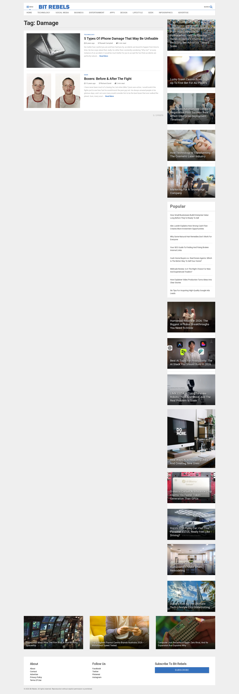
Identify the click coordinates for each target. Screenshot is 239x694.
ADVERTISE (183, 13)
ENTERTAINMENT (96, 13)
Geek (86, 75)
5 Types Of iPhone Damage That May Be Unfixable (121, 38)
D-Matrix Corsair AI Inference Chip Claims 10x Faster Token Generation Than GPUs (191, 495)
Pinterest (96, 674)
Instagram (96, 677)
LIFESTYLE (138, 13)
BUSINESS (79, 13)
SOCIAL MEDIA (62, 13)
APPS (112, 13)
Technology (89, 34)
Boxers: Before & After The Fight (108, 79)
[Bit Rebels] (53, 8)
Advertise (34, 674)
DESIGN (123, 13)
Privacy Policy (36, 677)
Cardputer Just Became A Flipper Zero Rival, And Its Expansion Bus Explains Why (183, 644)
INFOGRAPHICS (166, 13)
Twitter (95, 671)
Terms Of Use (35, 680)
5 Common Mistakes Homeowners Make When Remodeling (186, 567)
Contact (33, 671)
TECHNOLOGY (43, 13)
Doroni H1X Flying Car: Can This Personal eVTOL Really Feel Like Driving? (190, 531)
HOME (29, 13)
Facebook (96, 668)
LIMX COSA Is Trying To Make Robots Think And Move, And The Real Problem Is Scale (190, 397)
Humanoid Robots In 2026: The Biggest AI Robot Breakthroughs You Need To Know (189, 324)
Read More (103, 56)
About (32, 668)
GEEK (150, 13)
